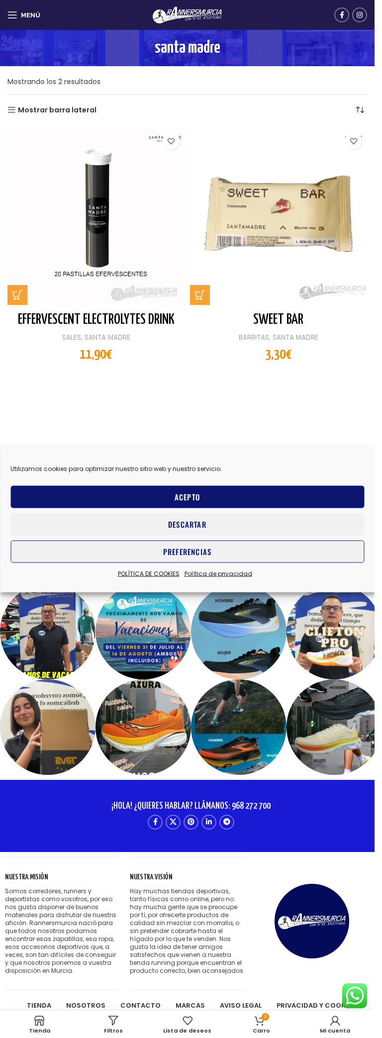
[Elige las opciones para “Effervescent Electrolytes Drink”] (17, 295)
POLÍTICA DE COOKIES (149, 573)
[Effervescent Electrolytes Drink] (96, 216)
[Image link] (312, 921)
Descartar (187, 524)
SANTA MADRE (107, 337)
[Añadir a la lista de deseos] (171, 141)
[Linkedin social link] (208, 822)
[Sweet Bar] (279, 216)
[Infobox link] (62, 923)
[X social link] (173, 822)
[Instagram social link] (359, 14)
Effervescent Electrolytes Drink (96, 320)
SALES (71, 337)
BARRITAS (254, 337)
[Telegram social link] (226, 822)
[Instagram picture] (48, 631)
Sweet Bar (278, 320)
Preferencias (187, 551)
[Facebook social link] (341, 14)
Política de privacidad (218, 573)
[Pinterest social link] (191, 822)
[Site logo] (187, 14)
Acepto (187, 496)
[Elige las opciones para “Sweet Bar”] (200, 295)
